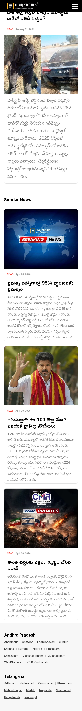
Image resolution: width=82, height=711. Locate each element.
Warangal (31, 697)
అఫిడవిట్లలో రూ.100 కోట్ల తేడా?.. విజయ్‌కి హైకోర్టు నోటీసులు (38, 422)
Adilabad (9, 683)
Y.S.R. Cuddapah (37, 662)
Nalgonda (45, 690)
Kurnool (23, 649)
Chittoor (27, 642)
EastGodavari (46, 642)
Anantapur (11, 642)
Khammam (64, 683)
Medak (30, 690)
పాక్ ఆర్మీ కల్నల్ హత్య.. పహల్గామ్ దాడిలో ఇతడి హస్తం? (37, 15)
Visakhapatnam (33, 656)
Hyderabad (27, 683)
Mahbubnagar (13, 690)
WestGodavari (13, 662)
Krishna (9, 649)
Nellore (37, 649)
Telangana (14, 676)
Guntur (63, 642)
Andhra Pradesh (20, 635)
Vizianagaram (56, 656)
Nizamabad (63, 690)
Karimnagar (45, 683)
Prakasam (53, 649)
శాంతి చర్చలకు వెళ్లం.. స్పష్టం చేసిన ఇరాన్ (39, 565)
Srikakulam (11, 656)
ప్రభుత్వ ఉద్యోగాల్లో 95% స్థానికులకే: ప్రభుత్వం (40, 286)
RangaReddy (12, 697)
